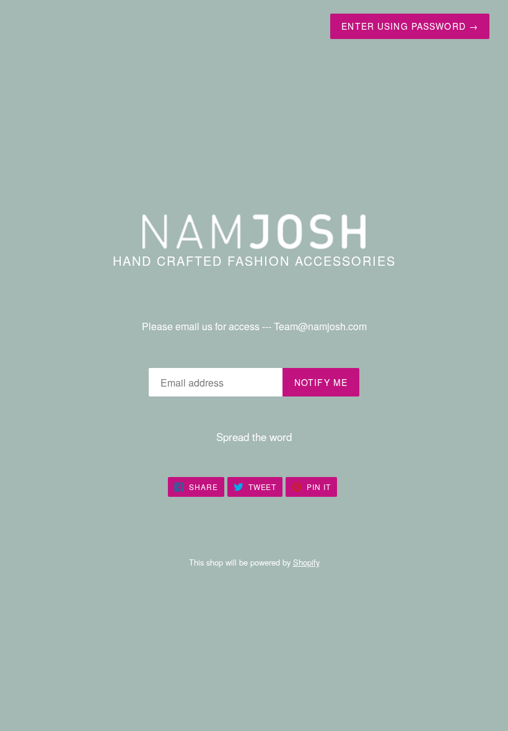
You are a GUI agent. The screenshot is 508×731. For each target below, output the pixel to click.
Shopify (306, 562)
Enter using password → (409, 26)
